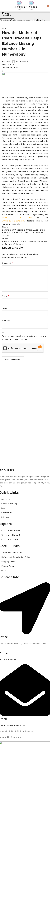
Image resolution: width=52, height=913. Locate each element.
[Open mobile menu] (3, 5)
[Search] (45, 5)
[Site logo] (19, 5)
